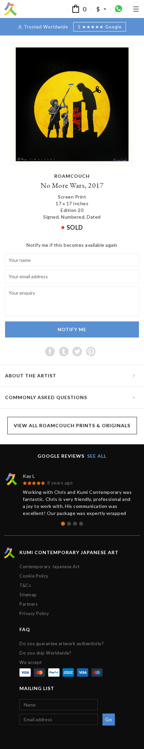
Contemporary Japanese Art (49, 566)
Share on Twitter (77, 351)
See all (96, 456)
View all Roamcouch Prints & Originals (72, 425)
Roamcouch (72, 176)
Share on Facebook (50, 351)
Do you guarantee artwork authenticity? (61, 643)
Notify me (72, 329)
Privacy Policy (34, 613)
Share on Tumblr (64, 351)
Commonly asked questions (46, 397)
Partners (28, 604)
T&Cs (25, 585)
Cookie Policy (34, 576)
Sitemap (28, 594)
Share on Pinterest (91, 351)
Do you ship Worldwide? (45, 653)
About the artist (30, 375)
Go (108, 719)
